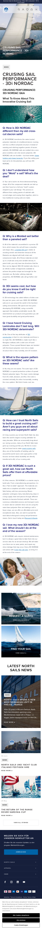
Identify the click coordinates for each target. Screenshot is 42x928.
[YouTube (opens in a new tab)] (24, 882)
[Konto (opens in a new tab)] (23, 9)
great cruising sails (29, 448)
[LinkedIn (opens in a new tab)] (18, 882)
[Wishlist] (27, 9)
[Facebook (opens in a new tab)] (5, 882)
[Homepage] (6, 9)
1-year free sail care (21, 550)
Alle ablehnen (21, 920)
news (6, 67)
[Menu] (36, 9)
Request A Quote (31, 518)
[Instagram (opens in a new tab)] (11, 882)
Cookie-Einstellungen (21, 925)
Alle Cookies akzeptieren (21, 915)
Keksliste (7, 897)
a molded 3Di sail (21, 250)
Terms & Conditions (16, 897)
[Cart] (31, 9)
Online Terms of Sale (29, 897)
